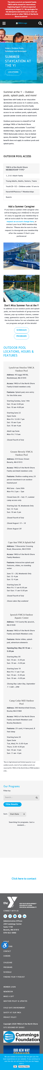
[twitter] (5, 916)
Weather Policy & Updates (15, 1001)
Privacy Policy (9, 1017)
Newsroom (8, 992)
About (6, 942)
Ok (15, 1066)
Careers (6, 956)
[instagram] (10, 916)
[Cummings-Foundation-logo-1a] (21, 1037)
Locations (7, 947)
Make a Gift (8, 997)
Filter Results (12, 804)
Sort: (5, 814)
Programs (7, 967)
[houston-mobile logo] (21, 23)
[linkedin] (24, 916)
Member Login (9, 987)
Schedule (7, 972)
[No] (40, 1062)
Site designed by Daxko (13, 1028)
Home (7, 48)
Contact (7, 951)
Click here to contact (24, 879)
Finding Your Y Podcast (14, 977)
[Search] (37, 797)
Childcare (7, 963)
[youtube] (15, 916)
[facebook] (20, 916)
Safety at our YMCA (12, 1013)
